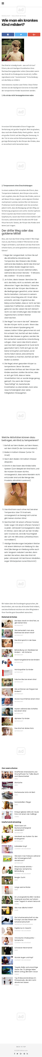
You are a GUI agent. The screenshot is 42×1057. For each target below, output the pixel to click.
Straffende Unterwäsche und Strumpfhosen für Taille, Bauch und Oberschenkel (27, 774)
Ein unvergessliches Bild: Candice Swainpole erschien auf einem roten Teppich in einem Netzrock (27, 899)
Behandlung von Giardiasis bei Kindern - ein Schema (26, 651)
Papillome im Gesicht (23, 928)
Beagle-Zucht (20, 877)
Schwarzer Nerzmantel (23, 948)
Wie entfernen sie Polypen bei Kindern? (26, 690)
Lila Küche (18, 782)
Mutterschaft (6, 16)
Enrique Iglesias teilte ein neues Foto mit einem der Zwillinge (27, 813)
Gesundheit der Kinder (19, 16)
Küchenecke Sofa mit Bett (25, 792)
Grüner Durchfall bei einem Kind (27, 699)
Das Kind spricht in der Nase (25, 640)
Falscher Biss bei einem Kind (25, 679)
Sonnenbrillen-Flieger (23, 802)
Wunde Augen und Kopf (24, 957)
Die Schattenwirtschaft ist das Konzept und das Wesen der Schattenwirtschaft (26, 919)
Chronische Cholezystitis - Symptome (25, 939)
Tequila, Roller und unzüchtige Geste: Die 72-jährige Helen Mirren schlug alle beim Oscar (26, 969)
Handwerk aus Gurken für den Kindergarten (26, 837)
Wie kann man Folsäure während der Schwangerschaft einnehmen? (27, 858)
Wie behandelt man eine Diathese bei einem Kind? (24, 631)
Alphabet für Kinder (22, 718)
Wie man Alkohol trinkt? (24, 908)
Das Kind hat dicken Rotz (24, 728)
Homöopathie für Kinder (24, 669)
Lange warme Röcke (22, 887)
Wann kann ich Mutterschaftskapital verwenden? (23, 828)
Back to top (21, 1047)
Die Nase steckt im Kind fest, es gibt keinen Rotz (27, 622)
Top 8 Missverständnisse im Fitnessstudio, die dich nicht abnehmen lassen (25, 980)
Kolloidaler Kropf (21, 846)
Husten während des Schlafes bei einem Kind (26, 710)
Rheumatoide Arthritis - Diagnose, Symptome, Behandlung (24, 869)
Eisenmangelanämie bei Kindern (27, 660)
